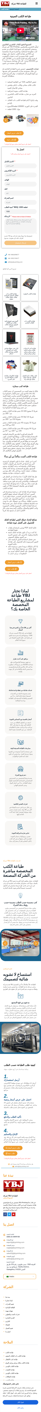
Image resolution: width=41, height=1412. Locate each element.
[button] (5, 120)
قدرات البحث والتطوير (12, 1314)
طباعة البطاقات (10, 1377)
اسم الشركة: (9, 198)
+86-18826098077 (13, 255)
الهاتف (6, 180)
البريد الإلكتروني (10, 171)
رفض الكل (20, 1408)
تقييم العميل (9, 1328)
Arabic (11, 1276)
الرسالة (7, 216)
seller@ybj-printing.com (15, 262)
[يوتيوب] (13, 1214)
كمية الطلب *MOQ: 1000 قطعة (16, 207)
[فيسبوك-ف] (5, 1214)
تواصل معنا (26, 499)
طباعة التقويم (9, 1380)
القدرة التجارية (10, 1318)
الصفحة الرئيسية (14, 9)
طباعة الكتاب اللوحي (11, 1366)
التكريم (7, 1321)
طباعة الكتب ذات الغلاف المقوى (15, 1356)
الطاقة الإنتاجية (10, 1307)
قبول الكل (20, 1402)
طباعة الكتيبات (10, 1370)
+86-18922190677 (13, 258)
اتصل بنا (7, 1332)
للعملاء (7, 1325)
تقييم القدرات (9, 1304)
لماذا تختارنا (9, 1300)
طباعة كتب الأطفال (11, 1359)
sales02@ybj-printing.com (16, 1253)
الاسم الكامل (9, 161)
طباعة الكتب (9, 1352)
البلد (5, 189)
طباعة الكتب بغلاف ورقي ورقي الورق (17, 1363)
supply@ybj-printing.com (15, 1248)
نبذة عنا (7, 1297)
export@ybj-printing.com (15, 1242)
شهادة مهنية (9, 1311)
